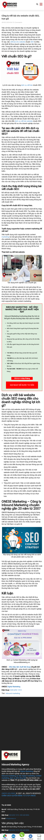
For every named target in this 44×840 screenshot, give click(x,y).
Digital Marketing (13, 687)
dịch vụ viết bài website (23, 121)
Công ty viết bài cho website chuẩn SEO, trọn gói (20, 17)
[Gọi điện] (22, 835)
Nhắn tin (39, 838)
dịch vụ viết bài (26, 85)
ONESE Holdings (9, 793)
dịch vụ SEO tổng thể (18, 778)
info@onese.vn (11, 818)
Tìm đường (5, 838)
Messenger (30, 838)
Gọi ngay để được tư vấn (22, 385)
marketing (5, 237)
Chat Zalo (13, 838)
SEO (32, 42)
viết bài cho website (17, 42)
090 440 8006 (24, 815)
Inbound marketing (13, 693)
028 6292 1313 (16, 690)
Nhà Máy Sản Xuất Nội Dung (19, 667)
